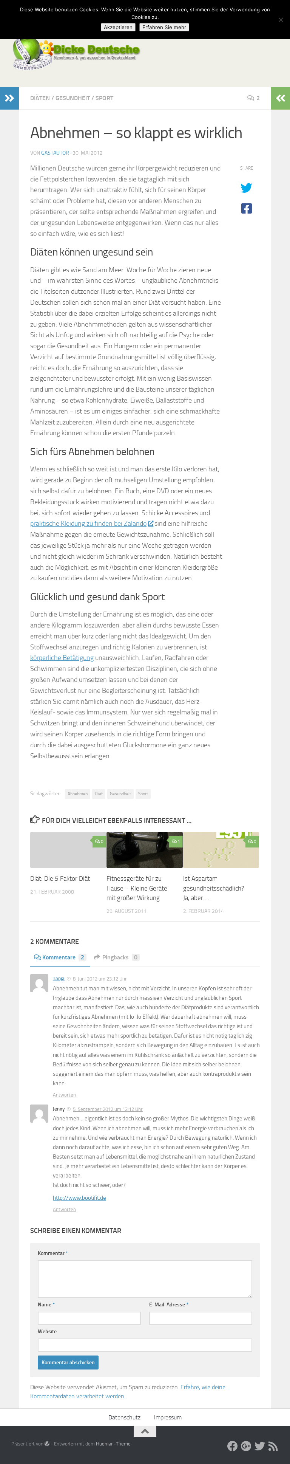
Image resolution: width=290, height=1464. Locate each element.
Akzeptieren (118, 27)
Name (46, 1304)
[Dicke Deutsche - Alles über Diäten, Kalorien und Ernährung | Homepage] (75, 53)
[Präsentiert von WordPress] (47, 1443)
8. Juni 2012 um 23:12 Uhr (100, 979)
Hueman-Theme (113, 1444)
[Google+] (246, 1446)
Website (47, 1331)
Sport (104, 98)
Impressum (168, 1417)
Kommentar (53, 1253)
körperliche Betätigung (62, 658)
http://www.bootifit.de (79, 1197)
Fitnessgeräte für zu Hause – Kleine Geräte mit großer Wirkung (136, 888)
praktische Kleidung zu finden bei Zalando (88, 523)
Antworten (64, 1095)
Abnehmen (78, 793)
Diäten (40, 98)
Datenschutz (124, 1417)
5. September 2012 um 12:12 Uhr (108, 1109)
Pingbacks (119, 957)
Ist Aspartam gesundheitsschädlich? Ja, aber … (213, 888)
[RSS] (273, 1446)
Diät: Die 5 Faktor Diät (60, 878)
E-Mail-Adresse (168, 1304)
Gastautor (55, 153)
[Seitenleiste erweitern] (9, 98)
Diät (99, 793)
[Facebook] (232, 1446)
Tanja (59, 978)
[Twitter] (260, 1446)
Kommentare (63, 957)
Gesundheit (73, 98)
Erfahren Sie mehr (164, 27)
